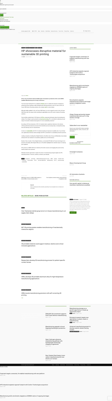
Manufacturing (50, 160)
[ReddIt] (39, 59)
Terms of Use (76, 364)
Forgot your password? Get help (7, 17)
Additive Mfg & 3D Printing (35, 45)
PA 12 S (55, 160)
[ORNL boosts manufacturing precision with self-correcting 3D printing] (43, 285)
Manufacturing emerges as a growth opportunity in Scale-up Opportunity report (79, 310)
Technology (27, 45)
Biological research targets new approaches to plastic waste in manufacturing (79, 319)
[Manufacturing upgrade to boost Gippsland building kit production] (56, 322)
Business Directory (75, 143)
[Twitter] (90, 31)
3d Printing (33, 158)
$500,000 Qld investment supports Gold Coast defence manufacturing (56, 314)
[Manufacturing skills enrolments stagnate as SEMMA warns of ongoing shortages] (80, 81)
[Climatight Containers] (80, 148)
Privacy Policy (82, 364)
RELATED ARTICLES (27, 196)
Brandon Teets (61, 158)
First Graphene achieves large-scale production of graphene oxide (56, 178)
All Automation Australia (77, 174)
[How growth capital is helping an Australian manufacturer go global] (80, 192)
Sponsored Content (74, 199)
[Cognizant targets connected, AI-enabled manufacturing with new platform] (80, 53)
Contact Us (89, 364)
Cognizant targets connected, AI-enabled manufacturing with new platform (79, 58)
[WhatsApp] (45, 59)
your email (2, 25)
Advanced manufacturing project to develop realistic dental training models (80, 328)
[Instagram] (85, 31)
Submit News (62, 364)
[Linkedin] (87, 31)
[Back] (0, 2)
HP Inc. (35, 160)
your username (3, 8)
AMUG (52, 158)
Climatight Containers (76, 152)
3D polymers (27, 158)
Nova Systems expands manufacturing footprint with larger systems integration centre (80, 101)
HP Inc (27, 95)
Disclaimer (2, 18)
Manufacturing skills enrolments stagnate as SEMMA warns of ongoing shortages (79, 87)
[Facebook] (83, 31)
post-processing (61, 160)
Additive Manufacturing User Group (43, 158)
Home (22, 45)
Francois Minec (30, 160)
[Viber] (42, 59)
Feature (23, 207)
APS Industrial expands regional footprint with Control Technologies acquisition (79, 72)
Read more (73, 212)
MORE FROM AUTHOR (41, 196)
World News (40, 47)
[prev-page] (21, 297)
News (36, 47)
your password (3, 13)
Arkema (55, 158)
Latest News (73, 47)
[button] (89, 42)
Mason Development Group (78, 163)
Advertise (57, 364)
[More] (48, 59)
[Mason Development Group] (80, 159)
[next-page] (22, 297)
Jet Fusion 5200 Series (42, 160)
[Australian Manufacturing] (30, 36)
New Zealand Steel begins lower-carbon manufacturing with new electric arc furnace (55, 357)
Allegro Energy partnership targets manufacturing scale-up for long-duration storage (80, 116)
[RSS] (88, 31)
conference (24, 160)
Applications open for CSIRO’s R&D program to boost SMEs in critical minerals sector (31, 178)
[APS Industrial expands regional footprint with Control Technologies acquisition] (80, 67)
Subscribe (72, 137)
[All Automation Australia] (80, 170)
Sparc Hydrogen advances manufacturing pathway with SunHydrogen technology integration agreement (54, 342)
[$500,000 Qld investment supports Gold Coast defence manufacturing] (56, 310)
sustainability (24, 161)
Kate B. (24, 56)
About (53, 364)
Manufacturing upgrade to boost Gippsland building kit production (55, 327)
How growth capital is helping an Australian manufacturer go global (80, 184)
